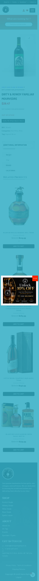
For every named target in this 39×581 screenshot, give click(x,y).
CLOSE (35, 278)
